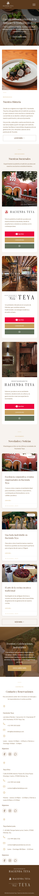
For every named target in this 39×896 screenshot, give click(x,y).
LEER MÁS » (8, 500)
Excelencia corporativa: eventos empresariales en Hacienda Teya (19, 479)
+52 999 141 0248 (13, 782)
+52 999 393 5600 (13, 725)
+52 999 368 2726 (13, 839)
